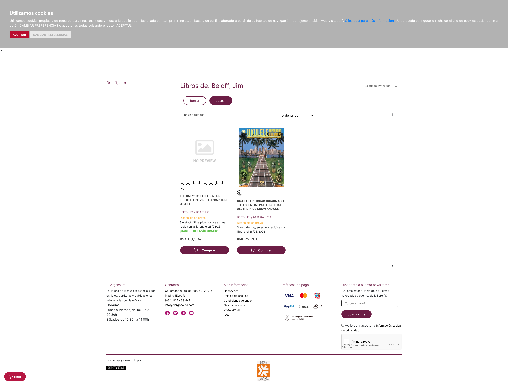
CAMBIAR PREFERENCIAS (50, 34)
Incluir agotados (193, 114)
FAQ (226, 314)
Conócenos (231, 291)
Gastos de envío (234, 305)
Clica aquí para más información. (369, 21)
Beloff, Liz (202, 211)
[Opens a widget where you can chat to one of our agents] (15, 377)
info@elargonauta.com (179, 305)
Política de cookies (236, 295)
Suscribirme (356, 314)
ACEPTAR (19, 34)
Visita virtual (232, 310)
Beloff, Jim (187, 211)
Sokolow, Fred (262, 216)
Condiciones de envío (238, 300)
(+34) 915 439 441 (177, 300)
